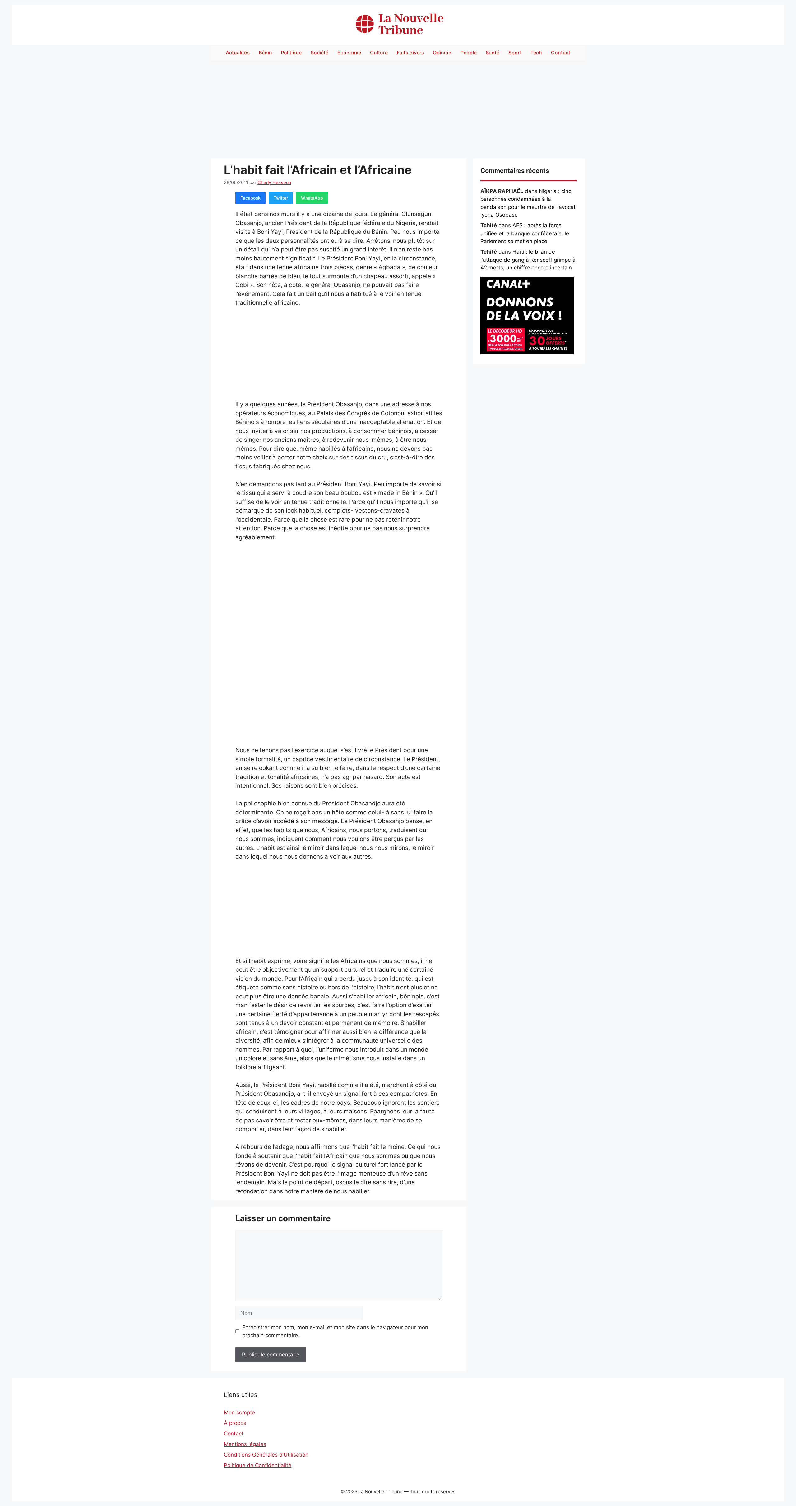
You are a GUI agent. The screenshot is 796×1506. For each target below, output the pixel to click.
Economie (349, 52)
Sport (515, 52)
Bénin (265, 52)
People (468, 52)
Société (319, 52)
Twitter (281, 197)
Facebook (250, 197)
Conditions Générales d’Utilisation (266, 1455)
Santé (492, 52)
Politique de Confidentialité (257, 1465)
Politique (291, 52)
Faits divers (410, 52)
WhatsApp (312, 197)
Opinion (442, 52)
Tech (536, 52)
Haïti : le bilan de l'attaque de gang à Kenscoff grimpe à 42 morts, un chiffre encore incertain (528, 260)
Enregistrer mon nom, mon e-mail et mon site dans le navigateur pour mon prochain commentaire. (335, 1331)
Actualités (238, 52)
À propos (235, 1423)
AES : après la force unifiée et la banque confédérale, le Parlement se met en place (524, 233)
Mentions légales (245, 1444)
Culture (379, 52)
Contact (560, 52)
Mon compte (239, 1412)
